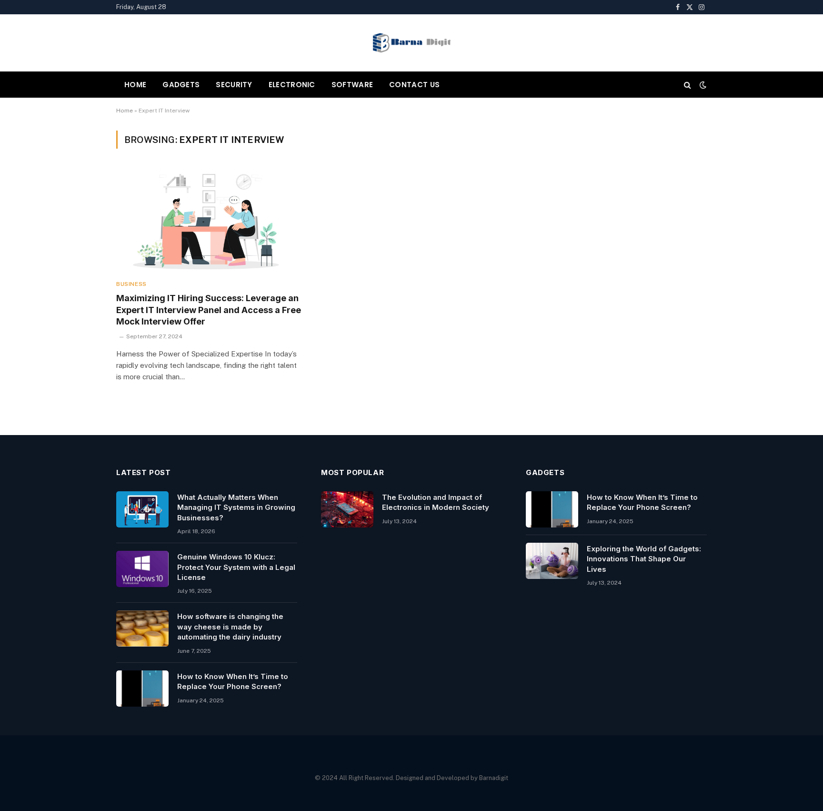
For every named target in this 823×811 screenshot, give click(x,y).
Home (124, 110)
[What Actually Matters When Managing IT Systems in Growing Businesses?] (142, 509)
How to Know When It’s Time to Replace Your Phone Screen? (232, 681)
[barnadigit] (411, 42)
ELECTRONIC (292, 85)
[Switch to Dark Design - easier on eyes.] (702, 85)
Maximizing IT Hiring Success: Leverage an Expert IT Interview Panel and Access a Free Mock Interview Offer (208, 309)
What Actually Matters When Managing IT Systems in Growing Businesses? (236, 507)
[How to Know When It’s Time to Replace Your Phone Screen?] (142, 688)
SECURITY (234, 85)
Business (131, 284)
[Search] (687, 84)
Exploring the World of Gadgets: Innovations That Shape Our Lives (644, 559)
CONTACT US (414, 85)
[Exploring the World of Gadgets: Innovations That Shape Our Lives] (552, 561)
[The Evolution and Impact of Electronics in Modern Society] (347, 509)
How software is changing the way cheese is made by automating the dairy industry (230, 626)
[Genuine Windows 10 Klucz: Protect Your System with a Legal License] (142, 569)
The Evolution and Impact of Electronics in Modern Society (435, 502)
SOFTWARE (352, 85)
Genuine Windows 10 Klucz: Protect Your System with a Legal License (236, 567)
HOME (135, 85)
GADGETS (181, 85)
